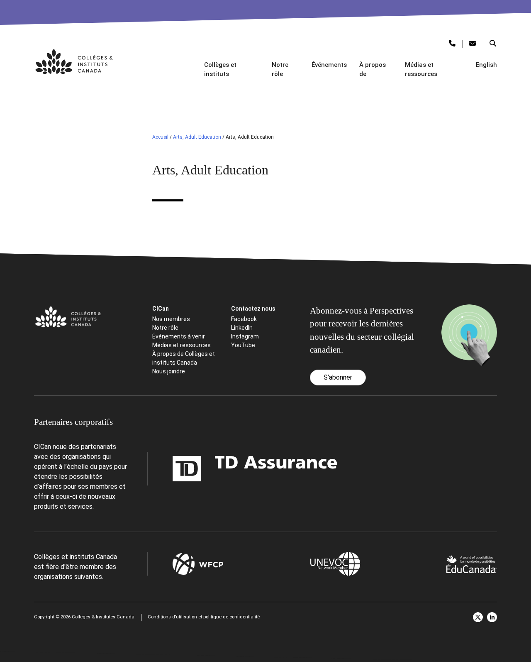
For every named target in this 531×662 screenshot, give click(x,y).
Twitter (478, 617)
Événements (329, 65)
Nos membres (171, 319)
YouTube (243, 345)
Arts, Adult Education (197, 137)
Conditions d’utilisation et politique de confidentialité (204, 617)
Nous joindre (168, 371)
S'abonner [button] (338, 377)
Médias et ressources (421, 69)
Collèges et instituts (220, 69)
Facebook (244, 319)
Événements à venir (178, 336)
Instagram (245, 336)
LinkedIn (242, 327)
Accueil (160, 137)
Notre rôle (280, 69)
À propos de (372, 69)
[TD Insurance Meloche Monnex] (203, 468)
